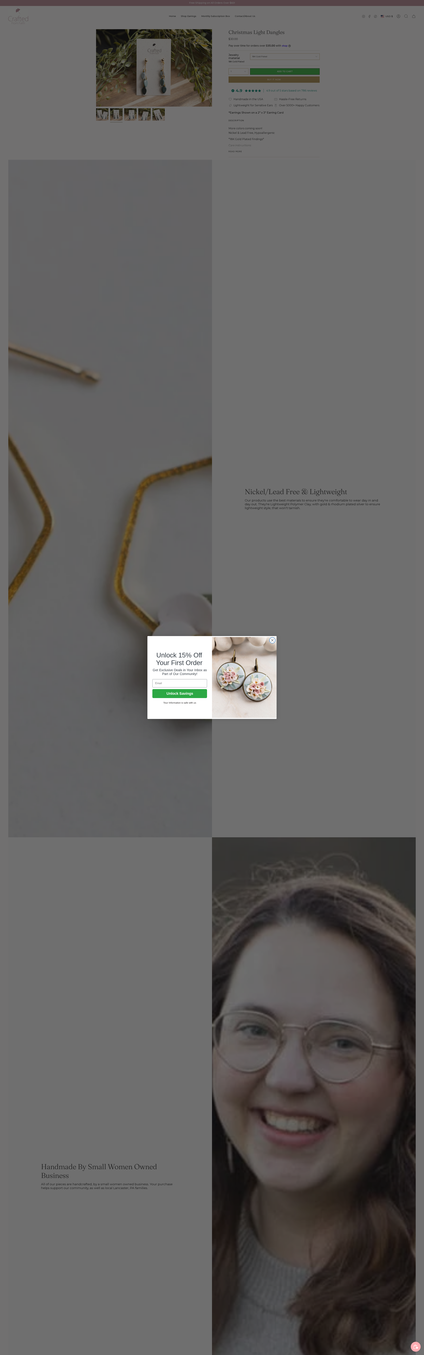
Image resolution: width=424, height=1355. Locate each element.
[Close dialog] (272, 640)
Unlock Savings (179, 693)
